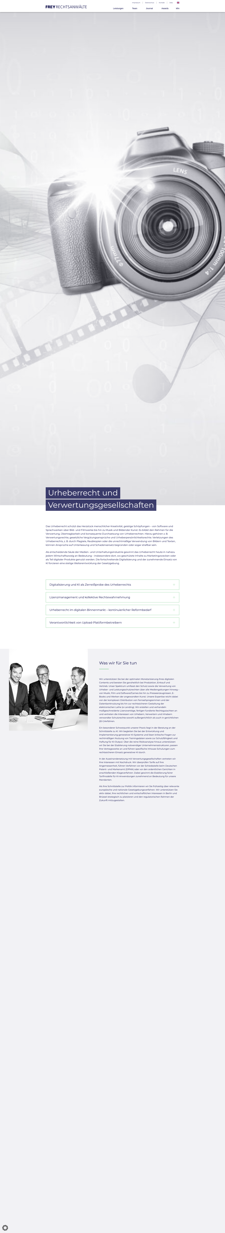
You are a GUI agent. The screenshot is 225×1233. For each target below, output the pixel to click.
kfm (177, 8)
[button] (5, 1228)
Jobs (171, 3)
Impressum (136, 3)
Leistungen (118, 8)
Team (134, 8)
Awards (165, 8)
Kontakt (162, 3)
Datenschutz (149, 3)
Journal (149, 8)
